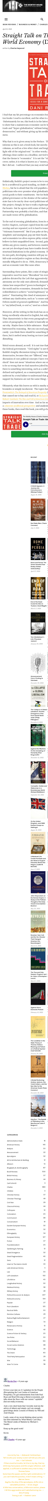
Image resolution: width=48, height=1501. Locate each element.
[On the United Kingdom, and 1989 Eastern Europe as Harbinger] (38, 808)
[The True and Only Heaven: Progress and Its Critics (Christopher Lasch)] (38, 959)
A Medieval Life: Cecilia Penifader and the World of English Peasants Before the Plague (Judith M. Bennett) (38, 861)
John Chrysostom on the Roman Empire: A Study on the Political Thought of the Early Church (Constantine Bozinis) (38, 901)
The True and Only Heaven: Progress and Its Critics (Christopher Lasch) (39, 975)
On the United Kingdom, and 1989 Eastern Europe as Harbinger (38, 824)
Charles (44, 24)
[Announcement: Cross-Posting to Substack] (38, 663)
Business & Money (28, 24)
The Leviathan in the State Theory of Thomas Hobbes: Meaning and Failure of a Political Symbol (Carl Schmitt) (38, 1046)
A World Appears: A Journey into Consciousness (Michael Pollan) (37, 489)
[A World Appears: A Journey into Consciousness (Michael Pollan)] (38, 472)
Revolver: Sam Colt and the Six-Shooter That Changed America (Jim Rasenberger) (38, 939)
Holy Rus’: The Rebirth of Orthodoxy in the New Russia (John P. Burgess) (38, 1122)
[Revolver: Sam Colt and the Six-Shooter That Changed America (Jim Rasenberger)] (38, 921)
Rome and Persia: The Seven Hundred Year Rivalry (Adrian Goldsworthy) (38, 566)
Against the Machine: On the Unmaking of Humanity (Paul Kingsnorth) (38, 752)
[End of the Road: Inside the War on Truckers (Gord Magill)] (38, 588)
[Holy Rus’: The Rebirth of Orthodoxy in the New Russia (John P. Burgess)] (38, 1106)
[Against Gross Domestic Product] (38, 994)
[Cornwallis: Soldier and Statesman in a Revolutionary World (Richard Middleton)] (38, 772)
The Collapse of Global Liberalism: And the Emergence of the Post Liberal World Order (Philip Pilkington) (39, 715)
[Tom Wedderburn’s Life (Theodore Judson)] (38, 623)
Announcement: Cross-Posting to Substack (37, 678)
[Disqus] (24, 1409)
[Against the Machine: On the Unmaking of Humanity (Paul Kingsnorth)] (38, 735)
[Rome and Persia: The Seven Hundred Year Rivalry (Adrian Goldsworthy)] (38, 549)
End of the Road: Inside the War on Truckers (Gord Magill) (39, 604)
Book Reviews (9, 24)
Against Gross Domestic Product (37, 1008)
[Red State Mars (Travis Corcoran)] (38, 510)
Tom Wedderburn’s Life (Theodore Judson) (37, 639)
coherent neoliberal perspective (19, 406)
